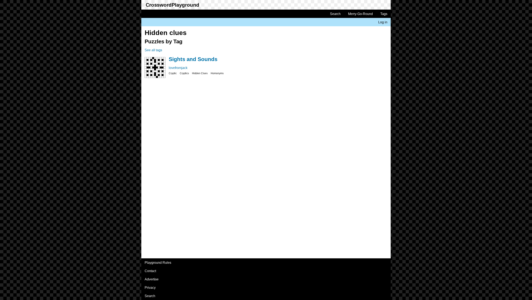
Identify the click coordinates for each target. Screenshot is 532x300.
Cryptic (173, 73)
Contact (150, 271)
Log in (382, 22)
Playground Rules (158, 262)
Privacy (150, 287)
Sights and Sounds (193, 59)
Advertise (152, 279)
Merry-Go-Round (360, 14)
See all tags (153, 50)
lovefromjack (178, 68)
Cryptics (184, 73)
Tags (383, 14)
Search (335, 14)
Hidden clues (200, 73)
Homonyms (217, 73)
